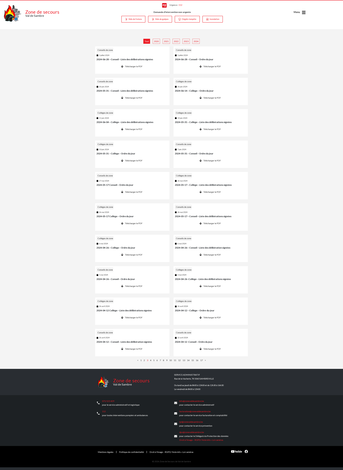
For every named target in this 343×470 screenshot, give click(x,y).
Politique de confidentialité (131, 452)
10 (170, 360)
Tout (147, 41)
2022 (176, 41)
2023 (186, 41)
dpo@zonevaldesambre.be (191, 432)
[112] (98, 413)
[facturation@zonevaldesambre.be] (175, 413)
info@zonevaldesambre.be (191, 401)
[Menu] (304, 12)
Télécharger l (131, 66)
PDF (140, 66)
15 (192, 360)
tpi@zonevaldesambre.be (191, 422)
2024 (196, 41)
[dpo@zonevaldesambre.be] (175, 436)
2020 (156, 41)
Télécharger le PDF (212, 66)
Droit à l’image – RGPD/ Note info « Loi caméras (201, 440)
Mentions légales (105, 452)
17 (201, 360)
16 (197, 360)
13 (184, 360)
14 (188, 360)
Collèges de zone (183, 81)
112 (104, 411)
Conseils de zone (105, 50)
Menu (297, 12)
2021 (166, 41)
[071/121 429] (98, 403)
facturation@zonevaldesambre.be (195, 411)
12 (179, 360)
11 (175, 360)
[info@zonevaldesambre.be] (175, 402)
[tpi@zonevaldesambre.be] (175, 423)
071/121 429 (108, 401)
